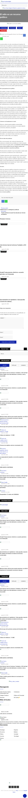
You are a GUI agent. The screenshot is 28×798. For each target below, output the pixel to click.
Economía (2, 732)
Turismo (2, 738)
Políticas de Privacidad (19, 695)
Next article (3, 211)
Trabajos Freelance (4, 695)
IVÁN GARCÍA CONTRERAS (6, 467)
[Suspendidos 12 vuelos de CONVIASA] (4, 491)
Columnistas (4, 27)
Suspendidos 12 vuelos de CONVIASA (9, 494)
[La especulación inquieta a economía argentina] (4, 451)
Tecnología (16, 736)
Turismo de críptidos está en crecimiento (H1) (11, 445)
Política (1, 734)
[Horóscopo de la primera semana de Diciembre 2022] (4, 421)
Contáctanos (17, 691)
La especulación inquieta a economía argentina (12, 457)
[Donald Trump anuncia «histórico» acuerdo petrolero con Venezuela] (4, 382)
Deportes (16, 729)
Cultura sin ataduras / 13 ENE (7, 435)
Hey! (17, 790)
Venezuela (3, 30)
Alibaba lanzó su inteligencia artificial (9, 209)
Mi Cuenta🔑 (17, 697)
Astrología (2, 729)
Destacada (12, 27)
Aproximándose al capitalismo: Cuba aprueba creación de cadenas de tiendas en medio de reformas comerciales (13, 403)
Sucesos (2, 736)
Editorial (15, 732)
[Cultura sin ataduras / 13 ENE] (4, 430)
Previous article (4, 208)
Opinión (20, 27)
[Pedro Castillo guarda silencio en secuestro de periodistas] (4, 482)
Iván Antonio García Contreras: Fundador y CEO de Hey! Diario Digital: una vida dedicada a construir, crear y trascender (13, 374)
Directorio (2, 697)
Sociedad (16, 734)
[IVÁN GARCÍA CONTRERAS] (4, 461)
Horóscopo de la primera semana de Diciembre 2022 (13, 426)
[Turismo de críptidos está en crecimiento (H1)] (4, 440)
